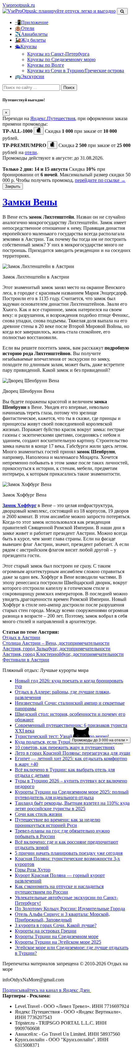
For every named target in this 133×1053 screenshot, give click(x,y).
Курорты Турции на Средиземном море (56, 936)
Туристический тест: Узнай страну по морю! (62, 736)
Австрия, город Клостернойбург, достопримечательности (63, 654)
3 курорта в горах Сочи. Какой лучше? (56, 925)
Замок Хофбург (19, 505)
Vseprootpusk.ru (18, 5)
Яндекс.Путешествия (52, 118)
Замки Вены (29, 202)
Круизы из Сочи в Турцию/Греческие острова (75, 70)
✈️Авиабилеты (31, 34)
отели (31, 152)
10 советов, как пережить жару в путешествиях (65, 747)
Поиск (69, 87)
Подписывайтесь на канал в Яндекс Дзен (46, 990)
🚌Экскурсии (29, 76)
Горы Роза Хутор (32, 869)
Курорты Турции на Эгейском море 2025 (58, 942)
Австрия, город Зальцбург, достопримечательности (56, 648)
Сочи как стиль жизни (38, 814)
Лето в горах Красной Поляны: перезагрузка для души (72, 753)
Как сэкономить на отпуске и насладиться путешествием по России (59, 889)
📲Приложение (31, 22)
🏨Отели (24, 28)
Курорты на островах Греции (45, 930)
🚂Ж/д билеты (30, 40)
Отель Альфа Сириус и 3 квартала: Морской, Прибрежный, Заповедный (62, 917)
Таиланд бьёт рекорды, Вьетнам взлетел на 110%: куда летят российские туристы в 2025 (72, 805)
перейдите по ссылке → (100, 180)
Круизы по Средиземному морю (61, 59)
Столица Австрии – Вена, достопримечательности (55, 643)
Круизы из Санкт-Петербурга (58, 54)
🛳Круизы (26, 46)
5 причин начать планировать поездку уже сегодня (68, 853)
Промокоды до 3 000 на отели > (100, 740)
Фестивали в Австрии (25, 659)
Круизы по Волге (45, 65)
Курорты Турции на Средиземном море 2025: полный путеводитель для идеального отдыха (72, 794)
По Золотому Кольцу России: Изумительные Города (70, 908)
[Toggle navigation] (122, 11)
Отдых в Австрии (21, 637)
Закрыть (12, 186)
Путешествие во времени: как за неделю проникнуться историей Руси (57, 822)
